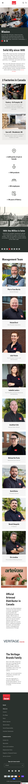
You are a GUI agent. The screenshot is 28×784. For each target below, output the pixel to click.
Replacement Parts (7, 749)
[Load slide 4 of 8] (9, 248)
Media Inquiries (6, 721)
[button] (2, 2)
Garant (11, 781)
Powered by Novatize (17, 781)
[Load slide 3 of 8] (7, 248)
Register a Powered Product (10, 753)
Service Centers (7, 756)
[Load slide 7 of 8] (17, 248)
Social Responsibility (8, 728)
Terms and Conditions (8, 746)
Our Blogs (5, 715)
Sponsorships (6, 724)
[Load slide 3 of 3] (7, 40)
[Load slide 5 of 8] (12, 248)
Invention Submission (8, 731)
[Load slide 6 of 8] (14, 248)
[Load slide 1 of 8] (2, 248)
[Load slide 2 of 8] (4, 248)
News (4, 718)
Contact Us (5, 740)
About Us (5, 708)
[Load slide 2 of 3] (4, 40)
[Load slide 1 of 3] (2, 40)
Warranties (5, 743)
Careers (5, 712)
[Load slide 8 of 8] (19, 248)
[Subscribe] (22, 765)
